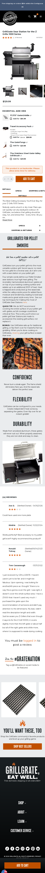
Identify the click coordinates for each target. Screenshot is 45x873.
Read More (7, 220)
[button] (22, 196)
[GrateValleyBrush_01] (5, 155)
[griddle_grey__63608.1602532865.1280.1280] (5, 117)
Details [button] (6, 189)
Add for (19, 119)
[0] (35, 16)
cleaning (16, 333)
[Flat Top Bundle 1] (5, 128)
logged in (30, 640)
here (25, 302)
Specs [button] (19, 191)
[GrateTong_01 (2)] (5, 144)
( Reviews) (18, 37)
